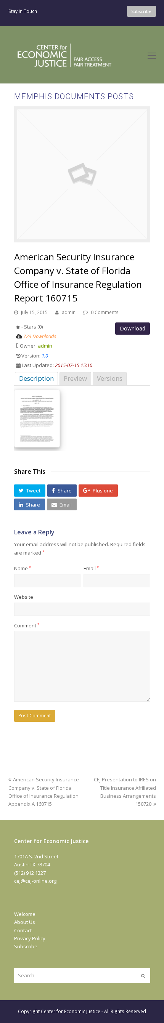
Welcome (24, 914)
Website (23, 596)
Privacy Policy (29, 938)
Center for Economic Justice (70, 1011)
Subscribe (25, 946)
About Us (24, 922)
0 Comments (105, 312)
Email (91, 568)
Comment (26, 625)
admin (69, 312)
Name (22, 568)
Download (132, 328)
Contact (23, 930)
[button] (29, 490)
